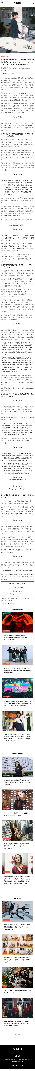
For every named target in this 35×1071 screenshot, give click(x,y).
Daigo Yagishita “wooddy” (13, 68)
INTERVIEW (5, 57)
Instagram (20, 587)
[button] (17, 1035)
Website (14, 587)
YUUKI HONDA (6, 67)
